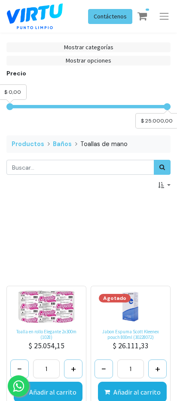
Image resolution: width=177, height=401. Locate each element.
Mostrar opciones (88, 60)
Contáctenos (110, 16)
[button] (164, 185)
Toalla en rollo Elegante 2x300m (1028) (46, 334)
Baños (62, 144)
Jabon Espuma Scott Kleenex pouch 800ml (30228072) (130, 334)
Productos (28, 144)
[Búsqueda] (162, 167)
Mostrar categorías (88, 47)
